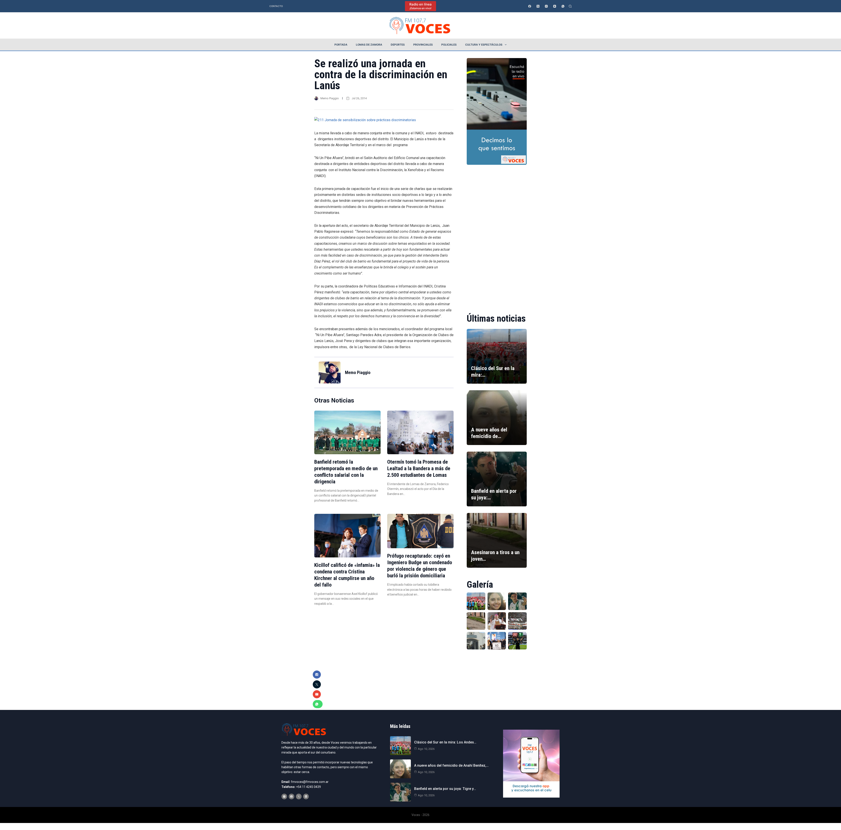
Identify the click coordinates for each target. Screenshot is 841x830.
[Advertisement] (497, 236)
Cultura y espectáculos (483, 44)
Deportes (398, 44)
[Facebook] (529, 6)
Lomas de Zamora (369, 44)
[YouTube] (554, 6)
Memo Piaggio (329, 98)
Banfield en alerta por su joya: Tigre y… (445, 789)
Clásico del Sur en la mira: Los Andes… (445, 742)
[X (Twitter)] (538, 6)
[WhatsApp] (563, 6)
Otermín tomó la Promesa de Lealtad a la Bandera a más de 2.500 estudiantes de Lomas (418, 468)
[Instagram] (546, 6)
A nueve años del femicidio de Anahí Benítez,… (451, 765)
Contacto (276, 6)
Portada (340, 44)
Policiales (449, 44)
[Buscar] (570, 6)
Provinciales (423, 44)
